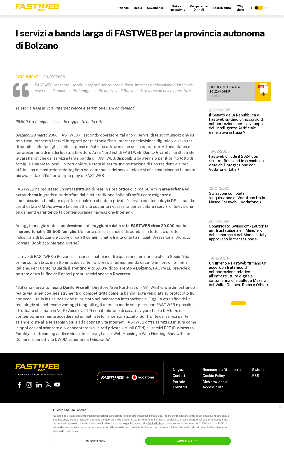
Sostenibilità (222, 7)
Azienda (123, 7)
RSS (255, 376)
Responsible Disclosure (222, 370)
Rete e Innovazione (177, 8)
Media (137, 7)
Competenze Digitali (199, 8)
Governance (155, 7)
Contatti (179, 376)
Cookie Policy (214, 376)
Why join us (240, 8)
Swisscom (260, 370)
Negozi (179, 370)
